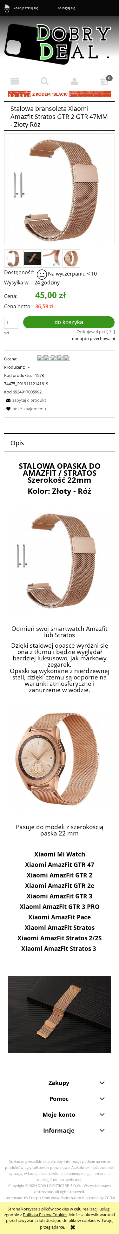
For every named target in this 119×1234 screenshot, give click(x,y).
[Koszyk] (104, 81)
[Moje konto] (74, 81)
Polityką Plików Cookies (45, 1214)
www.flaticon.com (66, 1198)
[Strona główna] (59, 41)
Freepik (35, 1198)
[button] (15, 81)
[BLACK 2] (59, 94)
